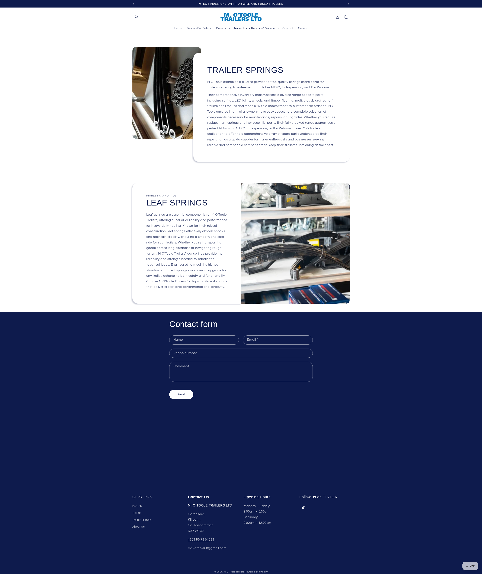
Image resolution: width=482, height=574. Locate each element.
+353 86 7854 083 (201, 539)
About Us (138, 526)
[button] (136, 16)
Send (181, 394)
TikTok (136, 512)
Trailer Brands (141, 519)
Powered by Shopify (256, 572)
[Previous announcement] (133, 4)
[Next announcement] (348, 4)
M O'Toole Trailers (234, 572)
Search (137, 506)
